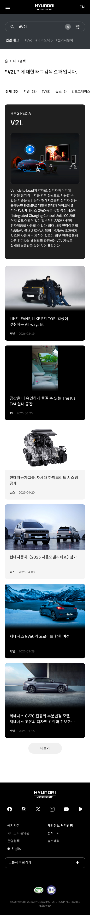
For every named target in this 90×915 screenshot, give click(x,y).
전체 (12, 91)
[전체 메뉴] (8, 7)
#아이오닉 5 (44, 40)
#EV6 (28, 40)
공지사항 (13, 825)
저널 (30, 91)
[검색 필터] (77, 27)
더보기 (45, 748)
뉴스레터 (54, 841)
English (14, 849)
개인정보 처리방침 (60, 825)
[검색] (12, 27)
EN (82, 7)
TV (46, 91)
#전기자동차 (64, 40)
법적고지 (54, 833)
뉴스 (60, 91)
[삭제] (68, 27)
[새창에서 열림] (38, 890)
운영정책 (13, 841)
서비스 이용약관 (18, 833)
